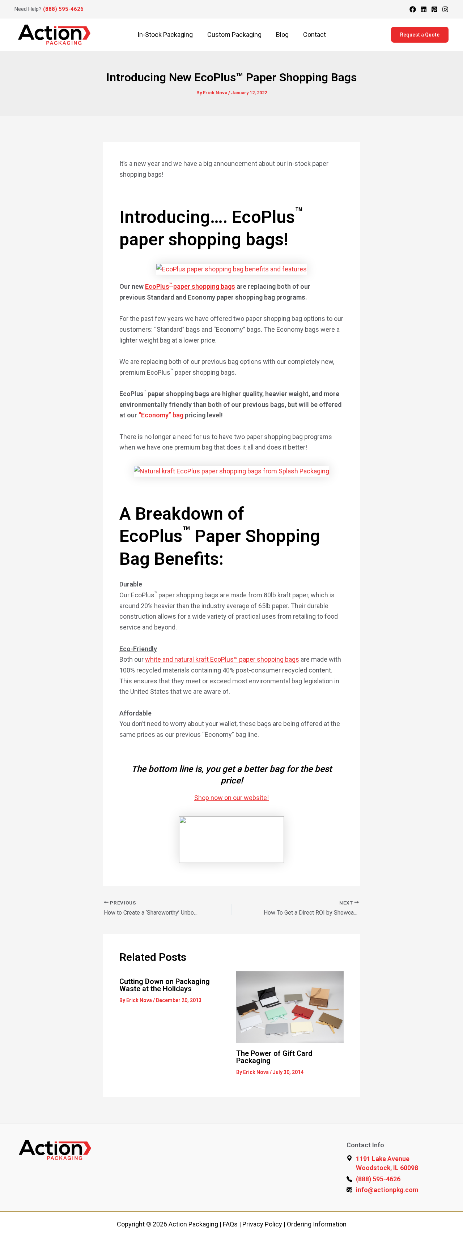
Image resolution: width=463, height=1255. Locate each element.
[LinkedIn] (423, 9)
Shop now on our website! (231, 797)
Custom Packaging (234, 34)
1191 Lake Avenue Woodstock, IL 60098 (387, 1163)
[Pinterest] (434, 9)
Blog (282, 34)
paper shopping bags (204, 286)
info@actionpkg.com (387, 1190)
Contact (314, 34)
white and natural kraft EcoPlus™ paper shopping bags (222, 659)
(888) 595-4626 (63, 9)
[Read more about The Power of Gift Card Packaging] (290, 1006)
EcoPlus (157, 286)
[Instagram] (445, 9)
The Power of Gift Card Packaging (274, 1057)
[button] (420, 35)
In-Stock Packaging (165, 34)
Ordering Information (317, 1224)
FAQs (230, 1224)
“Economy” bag (161, 415)
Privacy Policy (262, 1224)
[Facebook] (412, 9)
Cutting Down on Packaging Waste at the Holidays (164, 985)
